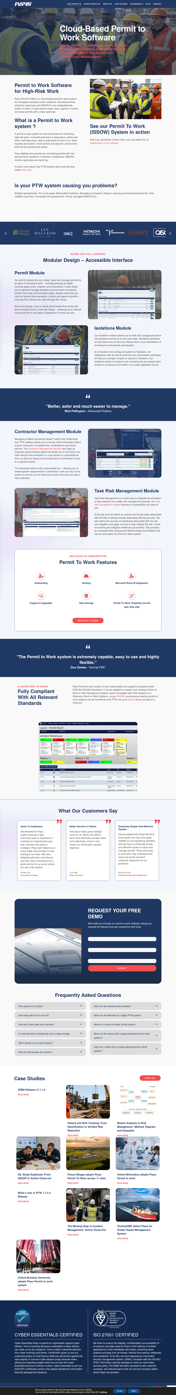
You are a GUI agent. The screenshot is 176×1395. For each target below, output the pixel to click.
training (131, 699)
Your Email (95, 944)
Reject (133, 1391)
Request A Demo (88, 620)
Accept (120, 1391)
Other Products (92, 4)
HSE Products (74, 4)
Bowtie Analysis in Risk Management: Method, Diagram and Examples (136, 1126)
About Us (107, 4)
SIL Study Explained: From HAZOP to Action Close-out (34, 1176)
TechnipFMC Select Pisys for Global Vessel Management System (134, 1229)
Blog (148, 4)
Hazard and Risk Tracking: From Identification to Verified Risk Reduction (87, 1126)
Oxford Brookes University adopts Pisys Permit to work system (35, 1281)
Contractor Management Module (44, 448)
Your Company (97, 955)
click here (27, 169)
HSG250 (120, 696)
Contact (157, 4)
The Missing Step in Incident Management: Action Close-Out (87, 1228)
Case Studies (121, 4)
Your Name (95, 934)
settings (103, 1392)
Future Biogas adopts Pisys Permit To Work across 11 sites (87, 1176)
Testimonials (136, 4)
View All (150, 1078)
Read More (23, 1094)
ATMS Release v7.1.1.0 (31, 1089)
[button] (50, 1006)
